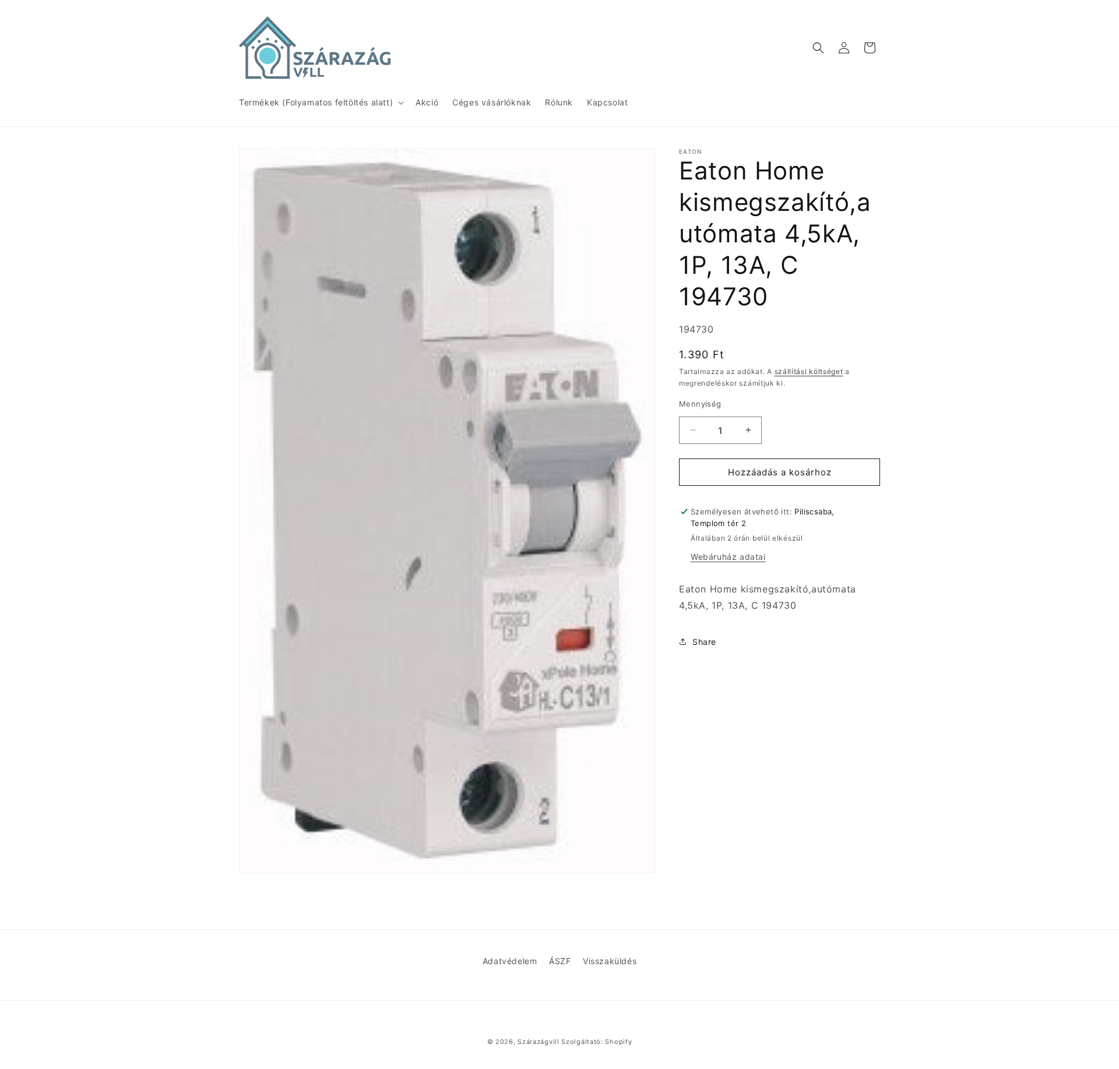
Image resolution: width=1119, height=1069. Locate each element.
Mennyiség (700, 403)
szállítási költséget (809, 370)
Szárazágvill (538, 1042)
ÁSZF (560, 961)
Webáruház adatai (728, 556)
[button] (320, 102)
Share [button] (704, 641)
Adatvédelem (510, 961)
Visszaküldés (609, 961)
